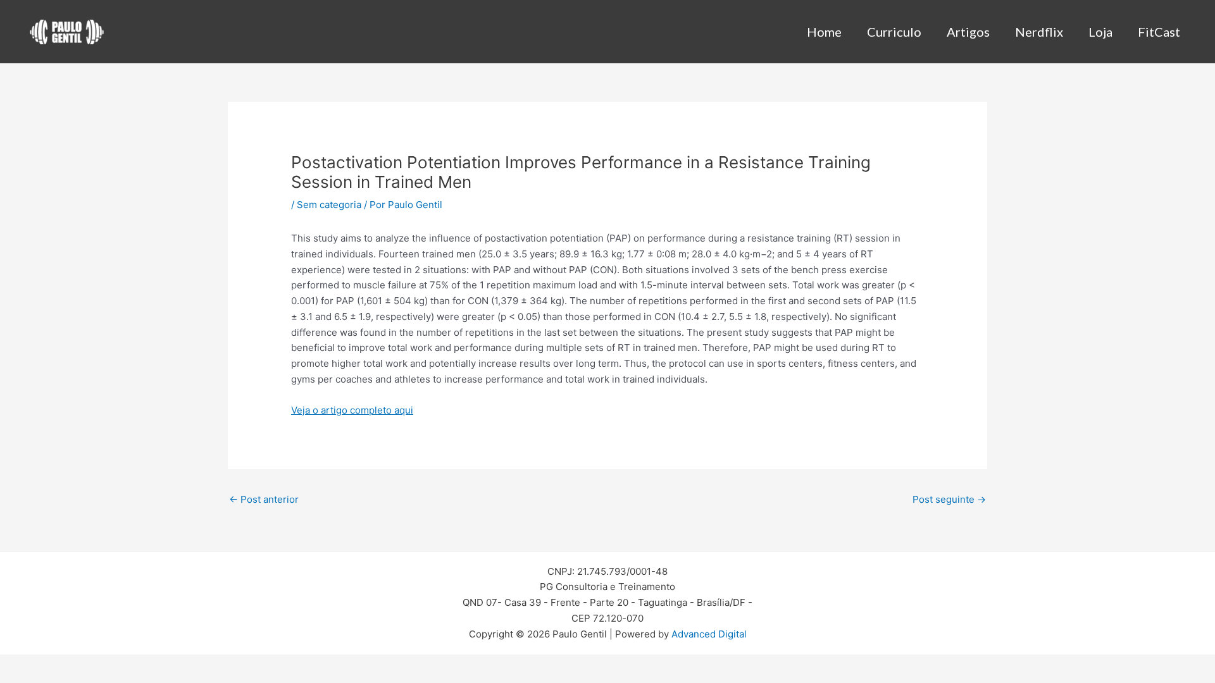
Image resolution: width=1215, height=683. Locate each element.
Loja (1100, 31)
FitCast (1159, 31)
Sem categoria (329, 205)
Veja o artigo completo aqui (352, 410)
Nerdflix (1039, 31)
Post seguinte (949, 499)
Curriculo (894, 31)
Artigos (968, 31)
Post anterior (264, 499)
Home (824, 31)
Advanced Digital (709, 634)
